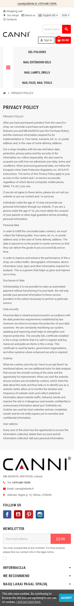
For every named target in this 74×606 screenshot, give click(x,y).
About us (29, 15)
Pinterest (29, 514)
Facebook (7, 514)
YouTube (18, 514)
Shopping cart (12, 11)
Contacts (10, 19)
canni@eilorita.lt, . (37, 3)
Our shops (11, 15)
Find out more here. (28, 602)
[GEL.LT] (16, 33)
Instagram (40, 514)
